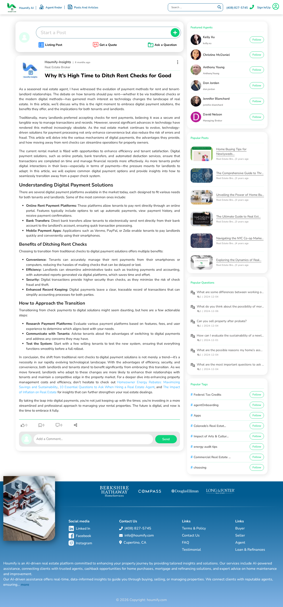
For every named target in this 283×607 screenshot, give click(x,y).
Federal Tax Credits (207, 395)
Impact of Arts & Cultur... (211, 436)
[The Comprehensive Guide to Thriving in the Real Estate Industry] (203, 175)
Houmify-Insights (58, 62)
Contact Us (191, 535)
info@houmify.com (139, 535)
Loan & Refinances (250, 549)
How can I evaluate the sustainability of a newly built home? (238, 335)
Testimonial (191, 549)
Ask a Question (166, 45)
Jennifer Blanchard (216, 99)
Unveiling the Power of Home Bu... (240, 195)
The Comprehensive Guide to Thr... (240, 173)
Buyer (240, 528)
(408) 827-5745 (237, 8)
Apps (197, 415)
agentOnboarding (206, 405)
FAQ (185, 542)
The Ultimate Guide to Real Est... (238, 216)
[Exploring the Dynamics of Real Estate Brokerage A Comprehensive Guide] (203, 262)
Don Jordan (211, 83)
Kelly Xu (209, 37)
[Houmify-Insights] (30, 70)
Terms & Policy (194, 528)
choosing (200, 467)
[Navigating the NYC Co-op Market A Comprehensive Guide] (203, 240)
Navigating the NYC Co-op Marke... (240, 238)
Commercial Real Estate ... (212, 457)
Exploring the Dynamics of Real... (238, 260)
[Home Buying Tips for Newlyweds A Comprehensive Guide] (203, 154)
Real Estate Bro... (225, 159)
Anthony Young (213, 67)
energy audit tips (205, 447)
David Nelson (212, 114)
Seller (240, 535)
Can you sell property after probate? (222, 321)
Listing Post (53, 45)
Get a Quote (108, 45)
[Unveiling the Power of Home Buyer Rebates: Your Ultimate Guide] (203, 197)
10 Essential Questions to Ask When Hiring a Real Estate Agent (107, 387)
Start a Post (53, 32)
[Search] (219, 7)
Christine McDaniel (216, 55)
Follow (256, 39)
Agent (240, 542)
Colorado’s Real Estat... (210, 426)
